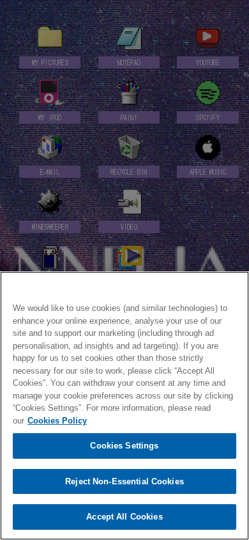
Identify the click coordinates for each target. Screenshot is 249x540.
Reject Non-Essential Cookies (124, 481)
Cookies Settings (124, 445)
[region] (124, 405)
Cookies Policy (57, 420)
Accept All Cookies (124, 516)
